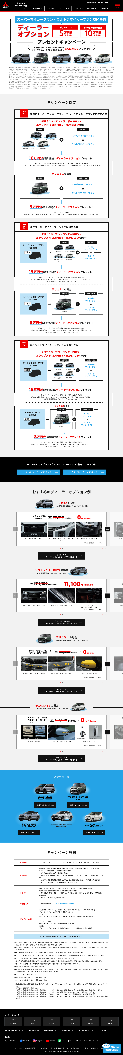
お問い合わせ (92, 2)
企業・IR (85, 1048)
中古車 (101, 1030)
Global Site (94, 1048)
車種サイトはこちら (44, 805)
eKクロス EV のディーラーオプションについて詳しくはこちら (61, 759)
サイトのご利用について (74, 1048)
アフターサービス (84, 1030)
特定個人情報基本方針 (57, 1048)
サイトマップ (18, 1048)
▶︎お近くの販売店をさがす (65, 903)
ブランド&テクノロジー (13, 1030)
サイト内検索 (104, 2)
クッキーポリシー (43, 1048)
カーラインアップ (10, 1015)
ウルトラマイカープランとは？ (85, 472)
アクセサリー (65, 1030)
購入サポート (48, 1030)
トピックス (32, 1030)
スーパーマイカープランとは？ (38, 472)
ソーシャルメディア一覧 (92, 1040)
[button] (107, 529)
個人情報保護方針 (30, 1048)
